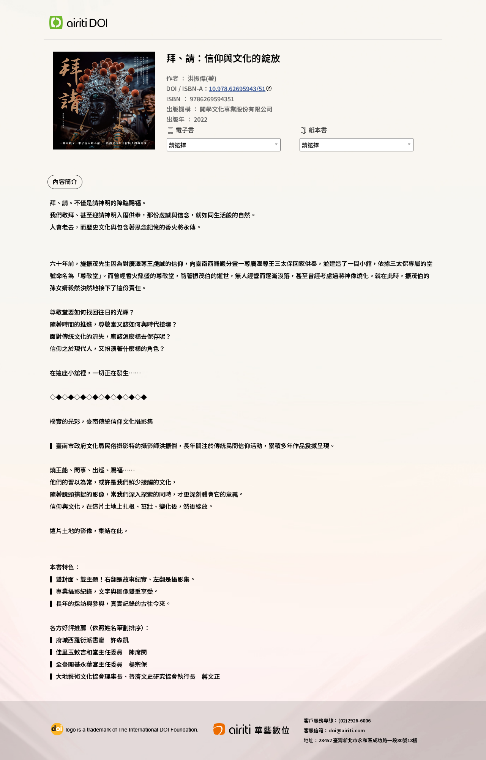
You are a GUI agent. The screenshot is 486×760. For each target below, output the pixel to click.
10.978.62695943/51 (237, 88)
